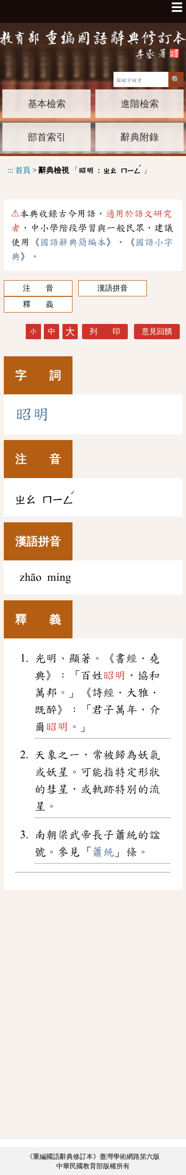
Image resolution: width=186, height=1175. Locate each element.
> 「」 (79, 168)
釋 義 (38, 304)
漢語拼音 (112, 288)
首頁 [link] (23, 170)
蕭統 (103, 852)
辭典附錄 (140, 137)
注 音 (38, 288)
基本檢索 (47, 103)
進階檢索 (140, 103)
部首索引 (47, 137)
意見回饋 (157, 331)
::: (10, 170)
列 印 (105, 331)
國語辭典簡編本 (73, 242)
